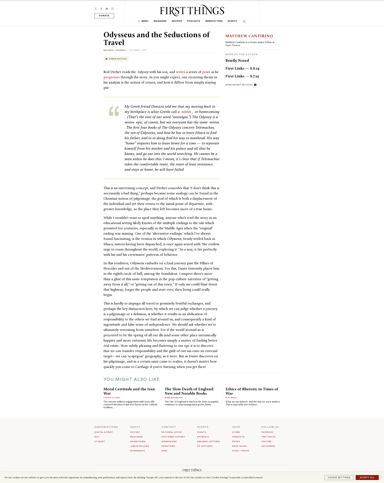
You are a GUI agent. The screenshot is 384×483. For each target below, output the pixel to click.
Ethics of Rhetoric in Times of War (252, 391)
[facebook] (101, 9)
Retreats (203, 437)
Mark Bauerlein (173, 397)
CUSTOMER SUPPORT (173, 437)
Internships (137, 451)
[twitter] (95, 9)
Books (236, 441)
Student (99, 441)
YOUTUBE (266, 441)
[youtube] (107, 9)
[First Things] (192, 10)
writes (181, 72)
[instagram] (112, 9)
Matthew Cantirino (115, 50)
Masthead (136, 437)
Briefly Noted (237, 60)
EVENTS (203, 427)
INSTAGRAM (268, 446)
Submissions (169, 441)
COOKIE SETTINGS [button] (339, 477)
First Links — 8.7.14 (242, 76)
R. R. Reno (231, 397)
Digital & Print (103, 432)
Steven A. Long (112, 397)
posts (206, 72)
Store (236, 432)
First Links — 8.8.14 (242, 68)
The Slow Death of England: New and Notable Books (189, 391)
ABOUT (135, 427)
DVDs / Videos (240, 451)
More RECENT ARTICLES (239, 85)
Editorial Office (172, 432)
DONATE (104, 16)
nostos (187, 111)
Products (238, 437)
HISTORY (135, 432)
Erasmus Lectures (208, 441)
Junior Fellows (139, 446)
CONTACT (169, 427)
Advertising (138, 441)
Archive (177, 21)
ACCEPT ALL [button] (367, 477)
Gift (97, 437)
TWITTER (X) (268, 437)
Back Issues (239, 446)
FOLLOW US (270, 427)
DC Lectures (205, 446)
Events (232, 21)
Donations (168, 446)
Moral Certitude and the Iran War (129, 391)
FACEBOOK (267, 432)
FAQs (164, 451)
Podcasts (193, 21)
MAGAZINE (160, 21)
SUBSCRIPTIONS (106, 427)
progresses (112, 77)
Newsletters (214, 21)
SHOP (236, 427)
